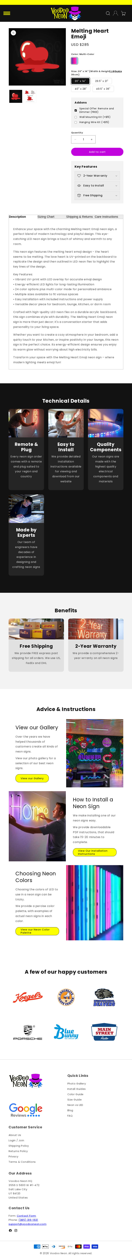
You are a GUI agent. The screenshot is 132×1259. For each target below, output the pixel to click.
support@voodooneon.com (27, 1224)
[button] (7, 13)
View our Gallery (32, 778)
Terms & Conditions (22, 1162)
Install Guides (76, 1089)
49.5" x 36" (103, 89)
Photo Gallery (76, 1083)
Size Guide (115, 71)
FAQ (70, 1115)
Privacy (13, 1156)
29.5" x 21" (101, 81)
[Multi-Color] (74, 61)
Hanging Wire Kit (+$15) (94, 122)
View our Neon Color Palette (35, 931)
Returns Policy (18, 1151)
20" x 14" (80, 81)
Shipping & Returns (79, 216)
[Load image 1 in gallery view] (15, 96)
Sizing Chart (45, 216)
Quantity (77, 132)
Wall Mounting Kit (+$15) (95, 117)
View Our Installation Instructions (93, 852)
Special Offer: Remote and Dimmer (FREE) (96, 110)
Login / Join (16, 1140)
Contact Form (26, 1216)
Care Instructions (106, 216)
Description (17, 216)
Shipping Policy (19, 1146)
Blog (70, 1110)
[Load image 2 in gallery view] (30, 96)
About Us (15, 1135)
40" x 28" (81, 89)
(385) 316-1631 (28, 1220)
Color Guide (75, 1094)
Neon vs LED (75, 1105)
